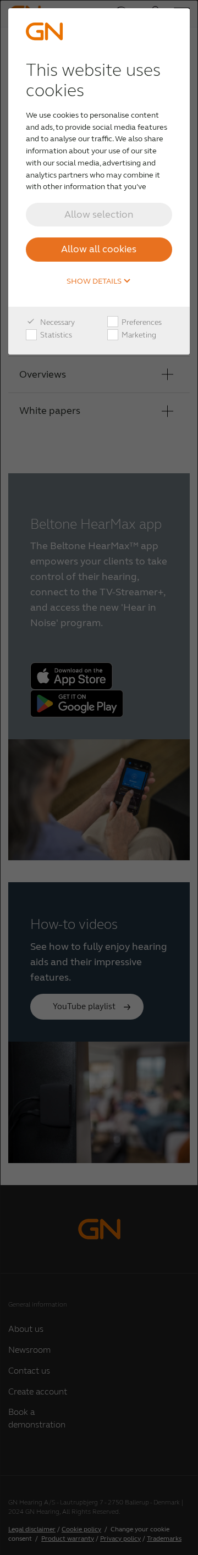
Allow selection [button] (99, 214)
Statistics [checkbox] (55, 335)
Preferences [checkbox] (141, 322)
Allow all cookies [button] (98, 249)
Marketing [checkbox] (138, 335)
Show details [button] (95, 281)
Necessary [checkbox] (56, 322)
